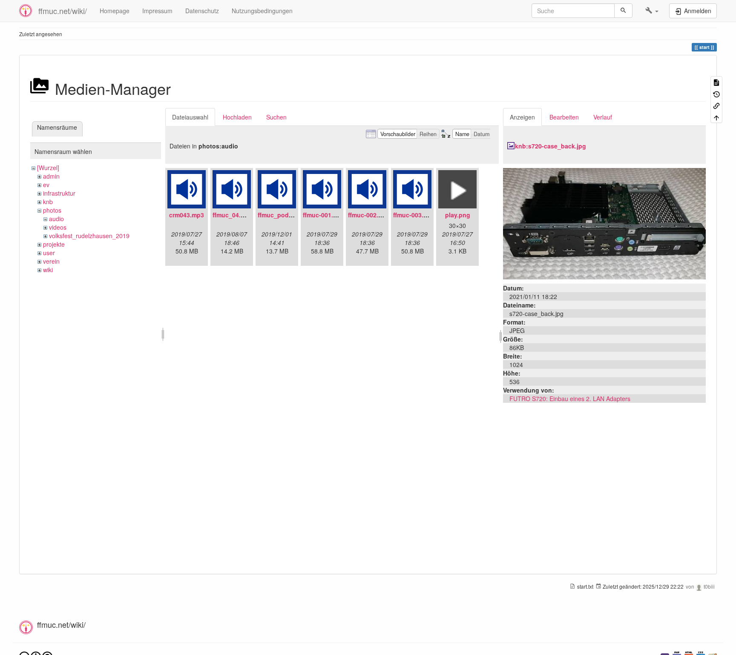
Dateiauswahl (190, 117)
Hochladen (237, 117)
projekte (54, 244)
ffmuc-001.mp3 (324, 215)
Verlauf (602, 117)
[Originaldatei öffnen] (604, 223)
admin (51, 176)
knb (48, 201)
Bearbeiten (564, 117)
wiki (48, 269)
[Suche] (623, 10)
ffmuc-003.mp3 (414, 215)
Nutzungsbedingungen (262, 10)
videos (57, 227)
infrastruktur (59, 193)
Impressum (157, 10)
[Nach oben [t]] (716, 116)
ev (46, 184)
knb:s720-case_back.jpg (550, 146)
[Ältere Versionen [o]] (716, 93)
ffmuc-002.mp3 (369, 215)
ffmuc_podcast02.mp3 (290, 215)
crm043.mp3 (186, 215)
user (49, 252)
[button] (652, 10)
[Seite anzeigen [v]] (716, 82)
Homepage (114, 10)
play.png (457, 215)
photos (52, 210)
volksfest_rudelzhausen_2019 (89, 235)
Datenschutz (202, 10)
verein (51, 261)
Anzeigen (522, 117)
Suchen (276, 117)
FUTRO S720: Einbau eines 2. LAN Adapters (569, 398)
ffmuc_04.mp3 (233, 215)
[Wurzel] (48, 167)
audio (56, 218)
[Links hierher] (716, 105)
